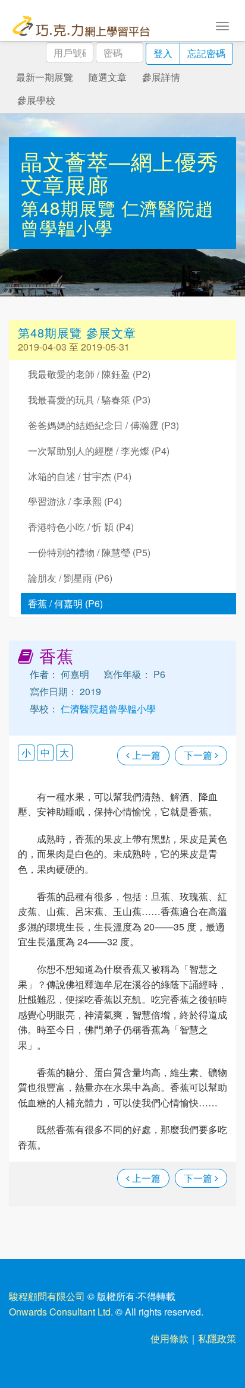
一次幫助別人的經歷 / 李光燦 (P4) (98, 451)
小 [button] (26, 752)
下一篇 (199, 755)
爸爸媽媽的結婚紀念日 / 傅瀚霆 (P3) (103, 425)
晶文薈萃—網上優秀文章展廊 (120, 173)
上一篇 (145, 755)
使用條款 (169, 1338)
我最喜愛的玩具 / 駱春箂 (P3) (89, 399)
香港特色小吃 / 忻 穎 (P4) (81, 527)
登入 (162, 53)
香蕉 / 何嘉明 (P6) (65, 603)
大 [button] (64, 752)
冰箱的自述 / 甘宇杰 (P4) (79, 476)
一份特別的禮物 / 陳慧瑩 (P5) (89, 552)
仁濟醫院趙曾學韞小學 (107, 708)
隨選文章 (108, 77)
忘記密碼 (206, 53)
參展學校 (36, 100)
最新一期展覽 (44, 77)
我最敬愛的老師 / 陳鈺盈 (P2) (89, 374)
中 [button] (45, 752)
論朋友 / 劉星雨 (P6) (70, 578)
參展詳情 (161, 77)
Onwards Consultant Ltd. (61, 1311)
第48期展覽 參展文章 (77, 332)
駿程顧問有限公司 (47, 1296)
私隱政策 (217, 1338)
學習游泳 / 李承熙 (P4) (75, 501)
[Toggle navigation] (222, 25)
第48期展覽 (71, 207)
